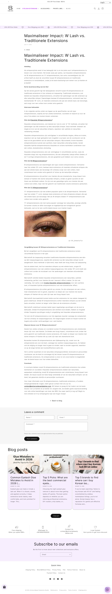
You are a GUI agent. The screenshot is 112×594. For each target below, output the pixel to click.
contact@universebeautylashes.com (37, 386)
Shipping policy (82, 590)
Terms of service (72, 590)
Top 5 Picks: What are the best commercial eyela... (55, 480)
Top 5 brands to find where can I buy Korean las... (86, 480)
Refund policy (54, 590)
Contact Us (61, 573)
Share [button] (28, 49)
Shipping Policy (30, 570)
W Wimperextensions (38, 161)
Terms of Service (72, 570)
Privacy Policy (56, 570)
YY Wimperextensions (38, 187)
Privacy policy (63, 590)
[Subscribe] (70, 554)
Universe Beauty (34, 590)
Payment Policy (51, 573)
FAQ (64, 570)
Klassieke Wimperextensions (41, 120)
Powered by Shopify (43, 590)
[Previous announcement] (8, 1)
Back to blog (57, 401)
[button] (30, 8)
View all (56, 516)
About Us (82, 570)
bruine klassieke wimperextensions (57, 283)
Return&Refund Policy (43, 570)
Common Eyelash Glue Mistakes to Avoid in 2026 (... (23, 480)
